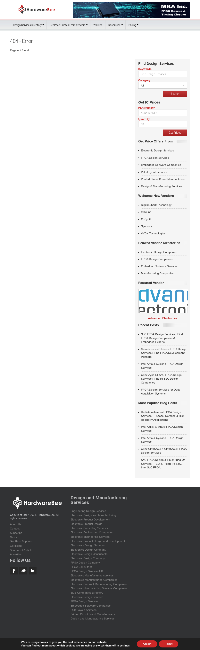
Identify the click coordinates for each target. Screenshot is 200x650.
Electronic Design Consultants (89, 553)
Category (144, 80)
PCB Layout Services (154, 172)
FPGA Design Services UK (87, 571)
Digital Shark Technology (156, 204)
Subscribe (16, 532)
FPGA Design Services (155, 157)
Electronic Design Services (157, 150)
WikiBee (97, 25)
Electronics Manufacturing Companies (94, 579)
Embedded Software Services (159, 266)
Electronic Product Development (90, 519)
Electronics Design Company (88, 549)
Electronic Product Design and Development (98, 541)
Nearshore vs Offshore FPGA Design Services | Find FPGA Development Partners (164, 353)
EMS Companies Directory (87, 592)
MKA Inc (146, 211)
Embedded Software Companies (161, 164)
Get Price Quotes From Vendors (67, 25)
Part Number (146, 107)
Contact (15, 528)
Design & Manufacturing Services (161, 186)
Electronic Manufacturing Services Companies (99, 588)
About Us (15, 524)
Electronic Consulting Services (89, 528)
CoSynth (146, 219)
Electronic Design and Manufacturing (93, 515)
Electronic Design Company (88, 558)
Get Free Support (21, 541)
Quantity (144, 119)
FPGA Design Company (85, 562)
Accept (147, 644)
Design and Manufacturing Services (92, 618)
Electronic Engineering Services (90, 536)
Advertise (15, 554)
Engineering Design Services (88, 510)
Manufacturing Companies (157, 273)
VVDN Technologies (153, 233)
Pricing (132, 25)
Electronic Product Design (86, 523)
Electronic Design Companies (159, 252)
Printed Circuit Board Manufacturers (163, 179)
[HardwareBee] (37, 15)
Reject (168, 644)
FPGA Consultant (81, 566)
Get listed (16, 545)
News (13, 537)
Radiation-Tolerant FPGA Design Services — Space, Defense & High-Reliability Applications (163, 416)
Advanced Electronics (162, 318)
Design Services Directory (27, 25)
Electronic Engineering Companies (92, 532)
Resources (114, 25)
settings (125, 645)
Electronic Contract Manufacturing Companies (99, 584)
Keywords (145, 69)
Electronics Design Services (88, 545)
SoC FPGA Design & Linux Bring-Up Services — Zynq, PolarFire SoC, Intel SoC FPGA (163, 463)
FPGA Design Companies (156, 259)
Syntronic (147, 226)
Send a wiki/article (21, 550)
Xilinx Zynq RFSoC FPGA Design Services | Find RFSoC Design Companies (161, 378)
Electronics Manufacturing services (92, 575)
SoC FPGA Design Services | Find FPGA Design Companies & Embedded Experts (162, 338)
